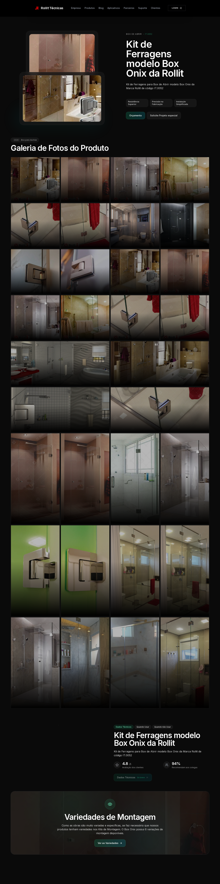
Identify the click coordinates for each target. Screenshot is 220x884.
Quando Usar (143, 727)
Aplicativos (113, 8)
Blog (101, 8)
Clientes (155, 8)
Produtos (90, 8)
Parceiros (129, 8)
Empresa (76, 8)
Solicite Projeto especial (163, 115)
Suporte (142, 8)
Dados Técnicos (123, 727)
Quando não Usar (162, 727)
